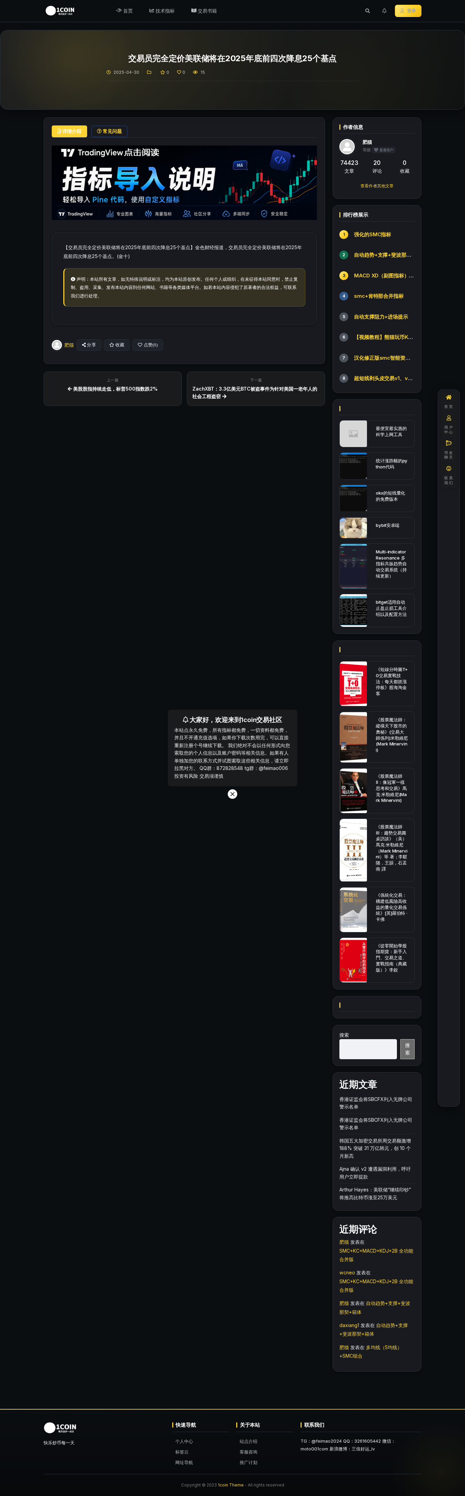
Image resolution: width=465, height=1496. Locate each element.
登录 (411, 10)
